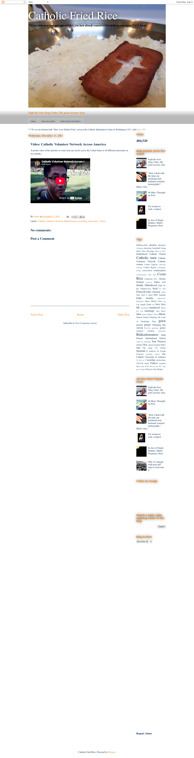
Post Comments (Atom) (86, 323)
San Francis (159, 341)
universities (93, 221)
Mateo (37, 216)
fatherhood (151, 285)
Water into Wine (142, 366)
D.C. (156, 278)
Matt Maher (161, 311)
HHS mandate (160, 294)
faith (164, 282)
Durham (140, 281)
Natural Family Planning (146, 317)
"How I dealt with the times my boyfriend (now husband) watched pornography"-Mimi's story (150, 180)
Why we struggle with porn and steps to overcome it (156, 465)
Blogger (111, 751)
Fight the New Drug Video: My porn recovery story (56, 113)
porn (162, 320)
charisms (162, 264)
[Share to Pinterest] (83, 217)
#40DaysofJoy (142, 245)
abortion (153, 244)
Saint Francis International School (151, 336)
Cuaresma (148, 278)
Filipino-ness (145, 288)
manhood (154, 307)
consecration (147, 270)
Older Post (123, 314)
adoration (162, 245)
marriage (149, 310)
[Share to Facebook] (81, 217)
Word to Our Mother (154, 369)
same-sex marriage (143, 341)
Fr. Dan (162, 288)
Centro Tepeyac (151, 264)
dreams (162, 278)
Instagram (140, 301)
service (139, 344)
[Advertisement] (151, 592)
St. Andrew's (151, 351)
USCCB (139, 363)
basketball (156, 248)
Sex (145, 344)
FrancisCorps (143, 291)
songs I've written (157, 347)
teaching (149, 354)
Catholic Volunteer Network (50, 221)
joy (164, 301)
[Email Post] (67, 216)
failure (157, 281)
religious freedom (145, 330)
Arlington (139, 248)
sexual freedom (154, 344)
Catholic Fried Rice (73, 14)
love (157, 304)
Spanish (140, 351)
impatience (161, 298)
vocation (162, 363)
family (139, 285)
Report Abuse (144, 733)
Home (33, 121)
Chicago (139, 267)
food (155, 288)
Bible (144, 251)
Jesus (160, 301)
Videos (102, 221)
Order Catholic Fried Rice (70, 121)
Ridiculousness (71, 221)
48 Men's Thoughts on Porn (156, 194)
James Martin (151, 301)
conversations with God (146, 274)
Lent (149, 304)
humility (149, 297)
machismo (144, 307)
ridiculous (162, 331)
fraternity (156, 291)
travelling (83, 221)
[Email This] (72, 217)
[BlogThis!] (75, 217)
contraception (160, 270)
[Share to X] (78, 217)
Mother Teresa (152, 314)
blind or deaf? (160, 251)
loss (153, 304)
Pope (154, 321)
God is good (147, 294)
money (144, 314)
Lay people (141, 304)
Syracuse (140, 354)
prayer (147, 324)
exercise (149, 282)
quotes (163, 327)
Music (162, 314)
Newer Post (37, 314)
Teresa (157, 354)
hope (139, 298)
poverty (139, 324)
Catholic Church (157, 253)
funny (164, 292)
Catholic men (146, 257)
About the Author (48, 121)
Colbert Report (149, 267)
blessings (150, 251)
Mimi (138, 314)
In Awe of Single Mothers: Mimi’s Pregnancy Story (155, 223)
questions (155, 328)
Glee (138, 294)
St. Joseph (161, 351)
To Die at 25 (141, 360)
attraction (148, 248)
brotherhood (141, 253)
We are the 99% (156, 366)
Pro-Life (147, 328)
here (139, 129)
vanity (146, 363)
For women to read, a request (154, 207)
